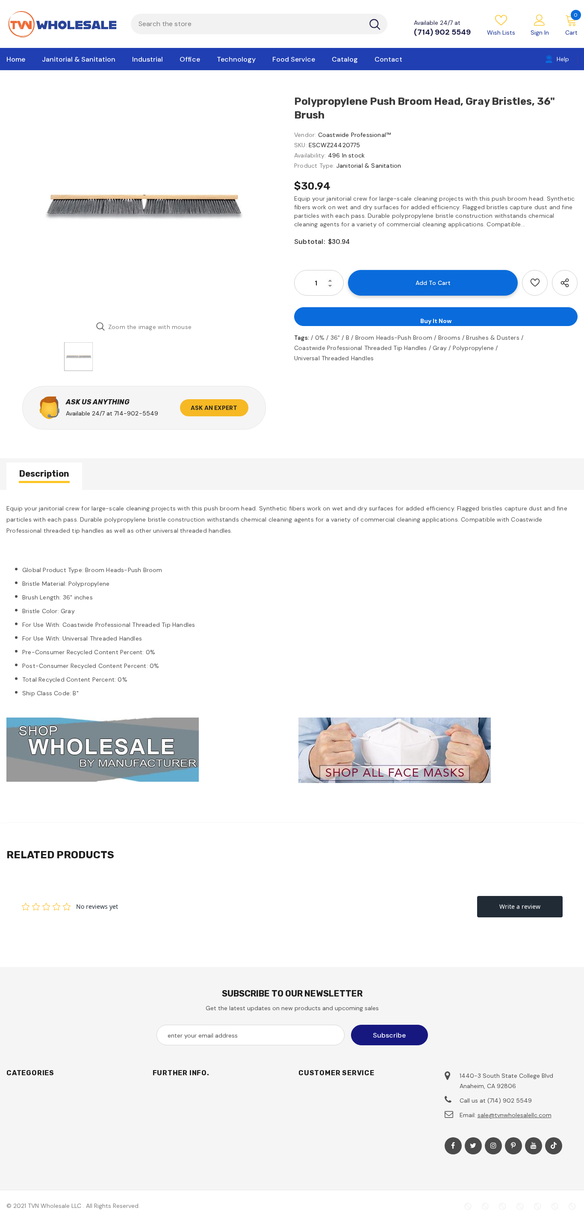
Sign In (540, 32)
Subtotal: (309, 241)
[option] (143, 204)
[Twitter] (473, 1145)
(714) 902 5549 (442, 32)
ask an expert (214, 408)
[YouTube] (533, 1145)
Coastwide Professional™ (354, 135)
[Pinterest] (513, 1145)
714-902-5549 (136, 413)
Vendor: (305, 135)
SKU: (300, 145)
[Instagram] (493, 1145)
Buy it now (435, 321)
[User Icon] (539, 20)
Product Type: (314, 165)
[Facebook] (453, 1145)
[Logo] (62, 24)
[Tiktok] (553, 1145)
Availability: (310, 155)
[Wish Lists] (535, 283)
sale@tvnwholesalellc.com (515, 1115)
